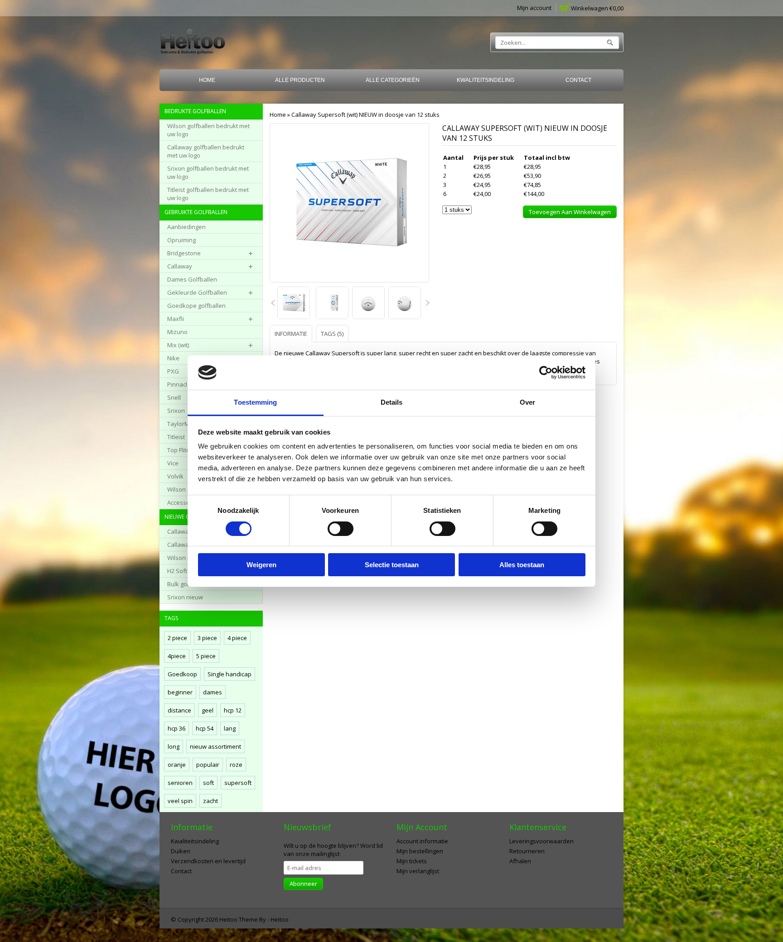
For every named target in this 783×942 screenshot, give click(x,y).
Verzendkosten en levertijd (208, 861)
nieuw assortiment (215, 746)
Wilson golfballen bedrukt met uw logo (208, 130)
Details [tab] (392, 402)
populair (207, 764)
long (173, 746)
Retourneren (527, 851)
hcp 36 (176, 728)
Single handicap (229, 674)
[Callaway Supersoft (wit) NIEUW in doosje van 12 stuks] (294, 304)
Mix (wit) (178, 345)
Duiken (180, 851)
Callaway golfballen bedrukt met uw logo (205, 151)
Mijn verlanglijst (417, 871)
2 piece (177, 638)
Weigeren (261, 565)
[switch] (340, 528)
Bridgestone (184, 253)
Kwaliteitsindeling (485, 80)
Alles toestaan (521, 565)
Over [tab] (527, 402)
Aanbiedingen (186, 227)
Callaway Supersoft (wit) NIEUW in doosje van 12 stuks (365, 114)
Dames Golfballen (192, 279)
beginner (180, 692)
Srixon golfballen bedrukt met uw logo (208, 172)
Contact (578, 80)
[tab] (292, 333)
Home (207, 80)
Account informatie (422, 841)
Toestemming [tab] (255, 402)
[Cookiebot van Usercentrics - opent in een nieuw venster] (545, 372)
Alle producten (300, 80)
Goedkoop (182, 674)
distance (179, 710)
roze (236, 764)
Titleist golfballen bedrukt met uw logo (208, 194)
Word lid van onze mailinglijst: (333, 850)
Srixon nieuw (185, 597)
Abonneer (303, 884)
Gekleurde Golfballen (197, 292)
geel (207, 710)
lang (230, 728)
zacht (210, 801)
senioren (180, 783)
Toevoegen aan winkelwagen (570, 212)
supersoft (237, 783)
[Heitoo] (193, 42)
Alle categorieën (393, 80)
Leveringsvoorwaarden (541, 841)
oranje (177, 764)
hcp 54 (204, 728)
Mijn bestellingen (419, 851)
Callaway (179, 266)
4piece (177, 656)
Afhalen (520, 861)
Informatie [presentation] (291, 334)
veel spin (180, 801)
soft (208, 783)
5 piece (206, 656)
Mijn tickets (411, 861)
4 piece (237, 638)
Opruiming (181, 240)
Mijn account (534, 8)
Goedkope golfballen (196, 305)
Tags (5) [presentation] (332, 334)
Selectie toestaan (392, 565)
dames (212, 692)
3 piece (207, 638)
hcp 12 (233, 710)
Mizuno (177, 332)
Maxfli (175, 319)
